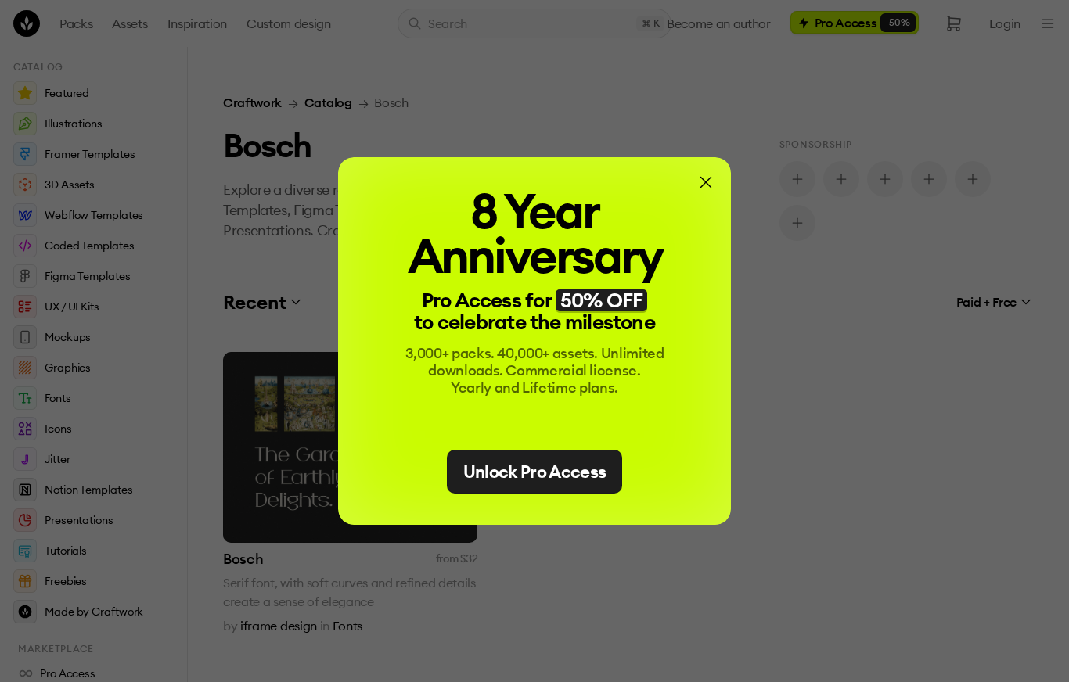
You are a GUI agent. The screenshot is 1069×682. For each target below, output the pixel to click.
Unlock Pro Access (534, 472)
